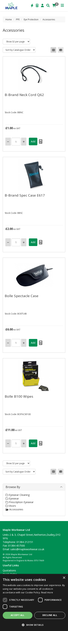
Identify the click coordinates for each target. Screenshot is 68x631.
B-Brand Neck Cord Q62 (24, 94)
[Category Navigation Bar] (62, 5)
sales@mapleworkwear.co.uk (27, 549)
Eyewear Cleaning (19, 495)
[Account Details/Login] (42, 5)
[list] (60, 50)
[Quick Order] (32, 5)
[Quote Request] (37, 5)
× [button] (64, 577)
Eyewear (13, 498)
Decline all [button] (49, 615)
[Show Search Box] (48, 5)
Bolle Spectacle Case (21, 295)
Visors (12, 505)
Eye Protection (31, 19)
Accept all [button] (17, 615)
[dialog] (34, 602)
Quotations (9, 570)
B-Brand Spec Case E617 (25, 195)
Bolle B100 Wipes (19, 396)
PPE (18, 19)
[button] (34, 625)
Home (8, 19)
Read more (47, 592)
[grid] (53, 50)
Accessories (49, 19)
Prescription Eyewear (21, 502)
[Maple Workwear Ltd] (12, 5)
